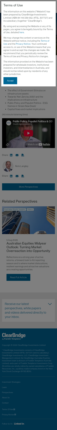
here (22, 32)
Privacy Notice (23, 44)
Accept (10, 80)
